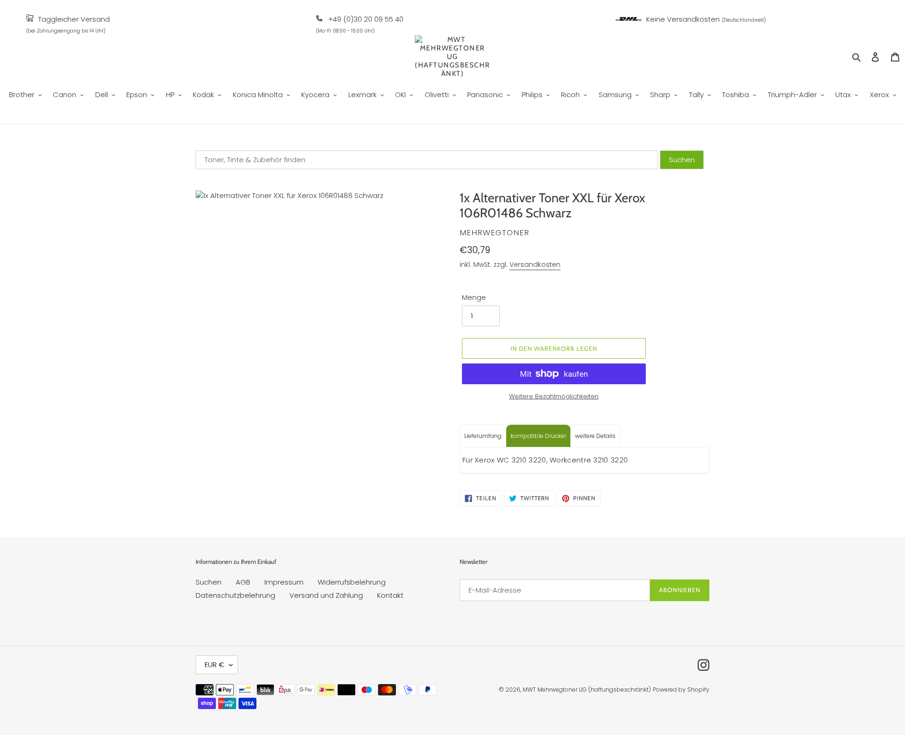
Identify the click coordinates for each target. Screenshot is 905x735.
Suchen (209, 582)
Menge (474, 297)
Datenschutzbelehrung (235, 595)
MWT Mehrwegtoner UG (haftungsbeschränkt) (587, 689)
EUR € (214, 664)
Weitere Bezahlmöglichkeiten (554, 396)
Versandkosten (535, 264)
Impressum (284, 582)
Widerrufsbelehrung (352, 582)
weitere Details (595, 436)
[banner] (29, 19)
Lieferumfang (483, 436)
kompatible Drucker (538, 436)
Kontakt (390, 595)
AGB (243, 582)
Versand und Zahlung (326, 595)
